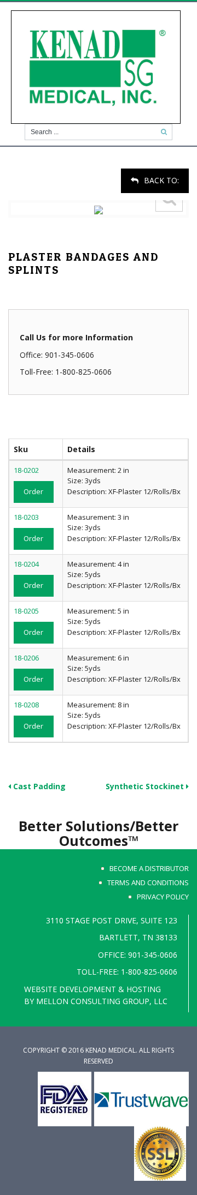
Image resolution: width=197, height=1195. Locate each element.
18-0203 (26, 517)
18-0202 (26, 470)
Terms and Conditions (148, 882)
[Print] (9, 174)
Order (33, 491)
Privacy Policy (163, 897)
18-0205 (26, 611)
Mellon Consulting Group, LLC (101, 1001)
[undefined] (98, 209)
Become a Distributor (149, 868)
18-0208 (26, 705)
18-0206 (26, 658)
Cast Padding (38, 786)
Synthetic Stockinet (146, 786)
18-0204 (26, 564)
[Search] (163, 132)
